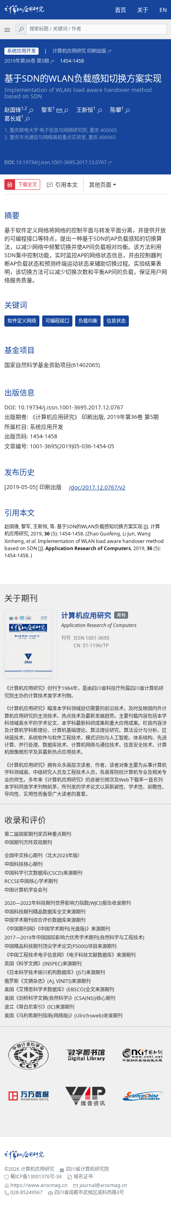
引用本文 (66, 184)
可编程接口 (57, 320)
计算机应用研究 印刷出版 (79, 51)
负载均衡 (87, 320)
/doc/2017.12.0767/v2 (97, 487)
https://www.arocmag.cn (39, 1185)
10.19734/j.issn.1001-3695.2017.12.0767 (61, 162)
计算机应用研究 (37, 1169)
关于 (142, 9)
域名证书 (83, 1176)
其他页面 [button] (100, 184)
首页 (120, 9)
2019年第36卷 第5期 (26, 60)
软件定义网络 (22, 320)
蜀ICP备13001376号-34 (36, 1176)
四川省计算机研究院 (87, 1169)
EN (163, 9)
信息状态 (116, 320)
